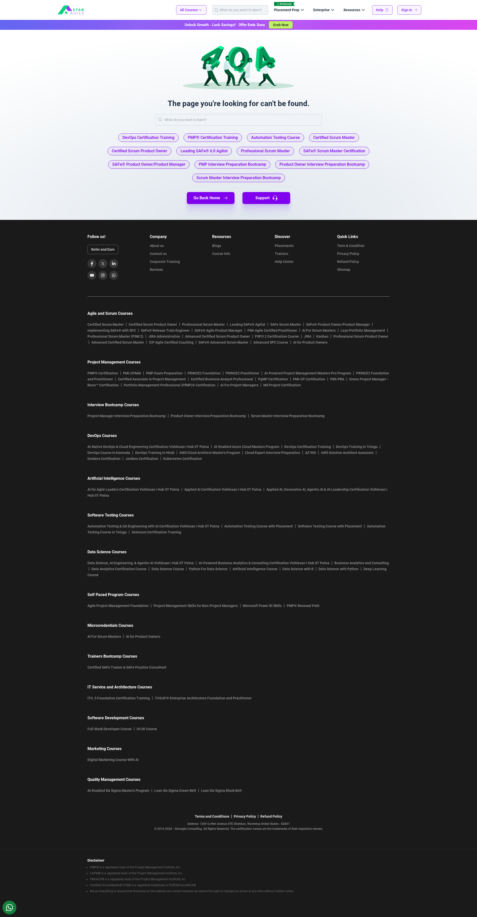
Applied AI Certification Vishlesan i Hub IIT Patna (222, 489)
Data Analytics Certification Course (119, 569)
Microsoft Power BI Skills (262, 606)
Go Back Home (207, 198)
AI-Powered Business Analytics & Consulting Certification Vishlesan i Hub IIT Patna (264, 563)
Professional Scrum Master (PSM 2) (115, 336)
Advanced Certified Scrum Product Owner (217, 336)
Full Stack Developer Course (109, 729)
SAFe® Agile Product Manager (218, 330)
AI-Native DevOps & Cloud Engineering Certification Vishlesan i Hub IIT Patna (148, 447)
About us (157, 246)
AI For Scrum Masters (319, 330)
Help (379, 10)
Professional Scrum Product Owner (360, 336)
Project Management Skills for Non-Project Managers (196, 606)
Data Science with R (298, 569)
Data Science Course (168, 569)
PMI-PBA (337, 379)
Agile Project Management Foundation (118, 606)
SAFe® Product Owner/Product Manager (338, 324)
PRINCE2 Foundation (204, 373)
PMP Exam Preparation (164, 373)
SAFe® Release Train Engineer (165, 330)
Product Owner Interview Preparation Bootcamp (208, 416)
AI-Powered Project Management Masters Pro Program (307, 373)
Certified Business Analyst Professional (222, 379)
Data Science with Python (338, 569)
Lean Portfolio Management (363, 330)
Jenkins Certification (141, 459)
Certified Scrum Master (105, 324)
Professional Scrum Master (203, 324)
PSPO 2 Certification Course (277, 336)
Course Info (221, 254)
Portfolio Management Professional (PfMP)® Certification (169, 385)
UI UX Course (147, 729)
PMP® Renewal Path (303, 606)
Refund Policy (348, 262)
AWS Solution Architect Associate (347, 453)
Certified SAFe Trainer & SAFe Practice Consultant (126, 667)
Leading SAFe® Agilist (247, 324)
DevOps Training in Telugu (357, 447)
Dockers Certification (103, 459)
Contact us (158, 254)
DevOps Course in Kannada (108, 453)
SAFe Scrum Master (285, 324)
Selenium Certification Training (156, 532)
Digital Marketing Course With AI (113, 760)
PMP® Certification (102, 373)
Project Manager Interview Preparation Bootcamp (126, 416)
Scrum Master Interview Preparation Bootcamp (288, 416)
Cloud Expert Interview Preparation (272, 453)
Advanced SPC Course (270, 342)
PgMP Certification (273, 379)
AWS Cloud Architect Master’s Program (209, 453)
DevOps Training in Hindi (154, 453)
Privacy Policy (348, 254)
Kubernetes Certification (182, 459)
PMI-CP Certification (309, 379)
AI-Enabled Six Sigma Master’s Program (118, 791)
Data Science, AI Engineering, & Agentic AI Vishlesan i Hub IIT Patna (140, 563)
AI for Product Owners (310, 342)
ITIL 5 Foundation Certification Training (118, 698)
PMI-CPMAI (132, 373)
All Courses (189, 10)
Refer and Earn (103, 249)
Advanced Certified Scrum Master (117, 342)
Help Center (284, 262)
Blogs (216, 246)
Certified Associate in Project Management (152, 379)
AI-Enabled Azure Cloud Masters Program (246, 447)
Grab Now (280, 25)
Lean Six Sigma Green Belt (175, 791)
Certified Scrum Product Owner (153, 324)
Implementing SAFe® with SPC (111, 330)
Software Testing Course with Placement (330, 526)
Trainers (281, 254)
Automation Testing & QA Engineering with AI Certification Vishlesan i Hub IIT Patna (153, 526)
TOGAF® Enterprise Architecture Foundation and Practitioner (203, 698)
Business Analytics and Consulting (361, 563)
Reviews (156, 270)
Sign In (406, 10)
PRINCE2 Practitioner (242, 373)
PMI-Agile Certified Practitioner (272, 330)
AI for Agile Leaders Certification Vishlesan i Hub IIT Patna (133, 489)
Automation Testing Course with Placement (258, 526)
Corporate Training (165, 262)
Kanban (322, 336)
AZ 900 (310, 453)
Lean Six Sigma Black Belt (221, 791)
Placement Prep (286, 10)
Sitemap (343, 270)
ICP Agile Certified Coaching (171, 342)
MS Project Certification (282, 385)
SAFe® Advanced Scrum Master (223, 342)
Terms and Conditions (212, 816)
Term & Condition (350, 246)
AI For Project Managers (239, 385)
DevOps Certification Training (307, 447)
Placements (284, 246)
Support (262, 198)
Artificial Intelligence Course (255, 569)
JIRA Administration (164, 336)
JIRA (307, 336)
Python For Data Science (208, 569)
